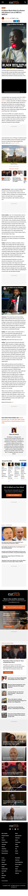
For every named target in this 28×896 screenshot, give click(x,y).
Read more (9, 672)
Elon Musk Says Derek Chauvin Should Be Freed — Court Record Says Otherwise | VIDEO (13, 543)
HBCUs (3, 7)
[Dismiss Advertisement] (2, 80)
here (12, 402)
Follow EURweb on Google (15, 607)
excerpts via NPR (15, 143)
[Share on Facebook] (14, 21)
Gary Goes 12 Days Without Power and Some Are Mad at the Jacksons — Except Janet (17, 715)
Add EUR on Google (8, 21)
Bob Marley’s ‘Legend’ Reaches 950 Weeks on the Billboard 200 (12, 556)
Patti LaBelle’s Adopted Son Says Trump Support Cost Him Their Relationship (13, 547)
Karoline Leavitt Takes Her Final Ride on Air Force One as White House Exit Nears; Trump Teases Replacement (14, 552)
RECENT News (14, 168)
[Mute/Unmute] (25, 92)
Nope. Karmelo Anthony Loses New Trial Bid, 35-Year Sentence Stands (13, 758)
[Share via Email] (19, 21)
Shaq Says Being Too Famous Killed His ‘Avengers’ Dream (12, 788)
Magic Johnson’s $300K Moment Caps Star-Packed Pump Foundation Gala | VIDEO (13, 817)
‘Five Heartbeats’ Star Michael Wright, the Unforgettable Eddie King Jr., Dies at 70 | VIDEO (13, 802)
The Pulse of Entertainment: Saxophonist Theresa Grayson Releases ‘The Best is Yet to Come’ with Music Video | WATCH (14, 743)
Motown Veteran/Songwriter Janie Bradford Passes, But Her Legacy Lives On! (16, 686)
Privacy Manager (5, 880)
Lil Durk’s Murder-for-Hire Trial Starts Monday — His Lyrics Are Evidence (16, 693)
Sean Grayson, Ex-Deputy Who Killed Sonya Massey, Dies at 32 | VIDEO (17, 179)
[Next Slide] (25, 178)
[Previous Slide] (3, 178)
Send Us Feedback (14, 495)
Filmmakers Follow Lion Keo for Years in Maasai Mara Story (6, 179)
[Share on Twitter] (16, 21)
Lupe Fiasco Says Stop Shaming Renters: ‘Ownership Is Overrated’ (16, 707)
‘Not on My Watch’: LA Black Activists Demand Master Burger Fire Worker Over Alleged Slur (17, 701)
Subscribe (8, 626)
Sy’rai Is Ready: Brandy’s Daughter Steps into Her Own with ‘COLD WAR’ (13, 773)
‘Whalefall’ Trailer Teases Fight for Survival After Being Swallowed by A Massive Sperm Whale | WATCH (14, 561)
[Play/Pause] (2, 92)
